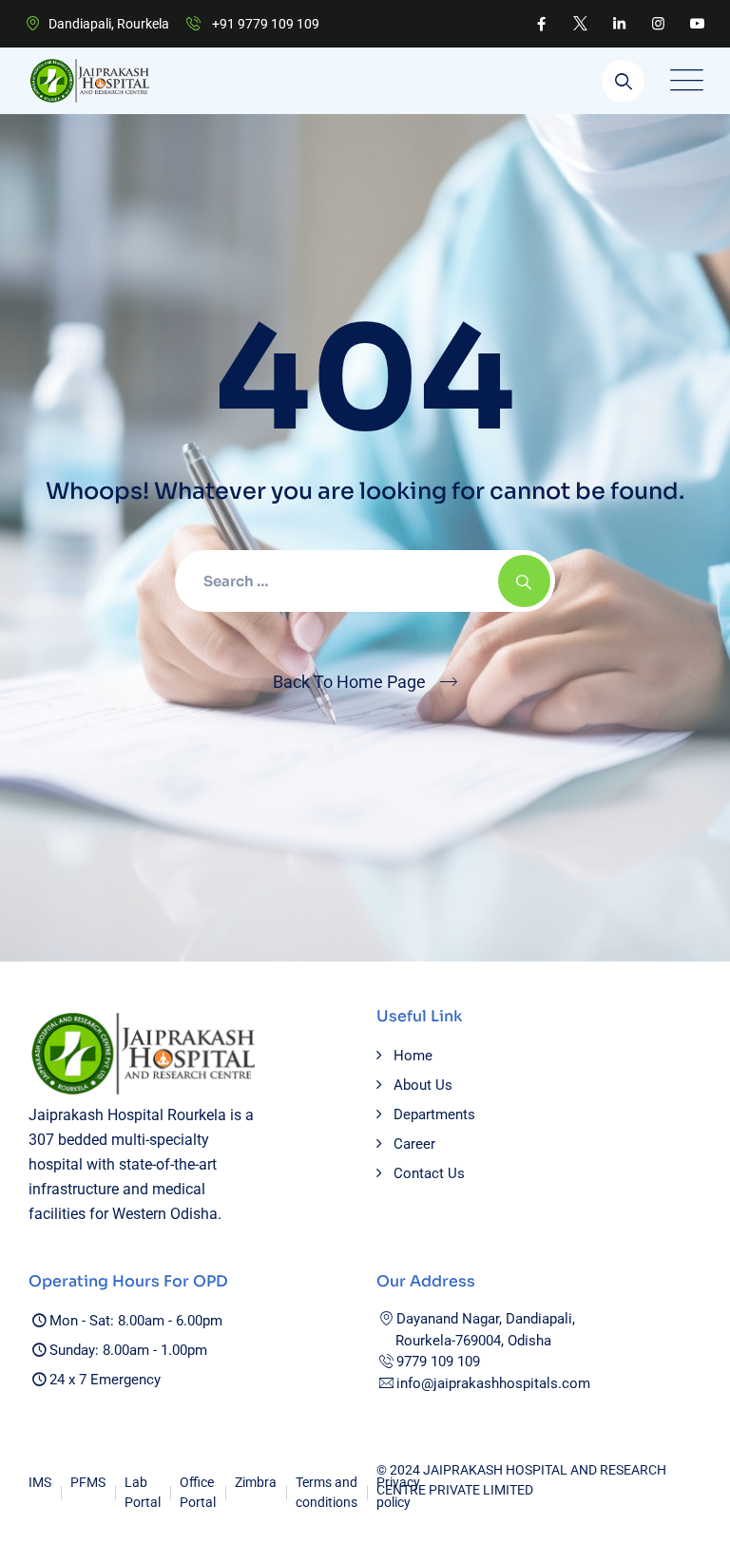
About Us (423, 1085)
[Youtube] (697, 23)
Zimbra (256, 1482)
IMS (40, 1482)
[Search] (623, 81)
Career (414, 1143)
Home (413, 1055)
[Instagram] (658, 23)
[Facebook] (541, 23)
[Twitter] (580, 23)
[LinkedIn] (619, 23)
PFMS (88, 1482)
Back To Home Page (349, 682)
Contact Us (429, 1173)
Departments (434, 1114)
